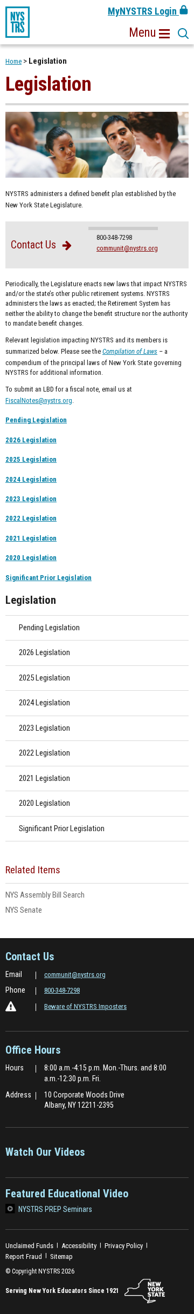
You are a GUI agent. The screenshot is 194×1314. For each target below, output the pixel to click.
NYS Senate (37, 911)
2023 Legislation (31, 499)
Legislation (30, 600)
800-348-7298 (62, 990)
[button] (149, 33)
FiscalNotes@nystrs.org (38, 400)
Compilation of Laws (129, 351)
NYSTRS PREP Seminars (55, 1209)
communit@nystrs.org (127, 248)
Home (13, 61)
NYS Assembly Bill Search (58, 895)
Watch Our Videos (45, 1155)
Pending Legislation (36, 420)
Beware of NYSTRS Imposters (85, 1006)
